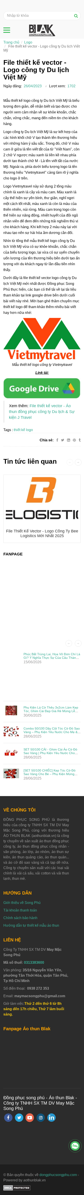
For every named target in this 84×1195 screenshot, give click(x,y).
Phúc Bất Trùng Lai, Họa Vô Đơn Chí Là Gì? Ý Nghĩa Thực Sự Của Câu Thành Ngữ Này (52, 657)
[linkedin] (51, 1117)
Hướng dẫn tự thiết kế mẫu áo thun (31, 925)
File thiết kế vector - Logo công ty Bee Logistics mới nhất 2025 (42, 533)
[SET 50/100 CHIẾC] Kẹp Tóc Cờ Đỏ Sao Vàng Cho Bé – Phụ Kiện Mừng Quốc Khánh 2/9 (49, 774)
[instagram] (40, 1117)
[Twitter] (62, 440)
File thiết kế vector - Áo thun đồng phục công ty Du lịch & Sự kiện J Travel (42, 412)
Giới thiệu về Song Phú (22, 903)
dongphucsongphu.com (58, 1175)
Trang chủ (11, 42)
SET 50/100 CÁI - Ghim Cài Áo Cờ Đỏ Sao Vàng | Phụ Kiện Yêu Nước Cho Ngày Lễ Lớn (50, 753)
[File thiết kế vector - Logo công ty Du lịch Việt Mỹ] (42, 388)
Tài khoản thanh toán (20, 910)
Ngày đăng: (12, 86)
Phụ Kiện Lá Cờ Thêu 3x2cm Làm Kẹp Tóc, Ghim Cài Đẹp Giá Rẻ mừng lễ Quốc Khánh (51, 711)
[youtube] (30, 1117)
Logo (28, 42)
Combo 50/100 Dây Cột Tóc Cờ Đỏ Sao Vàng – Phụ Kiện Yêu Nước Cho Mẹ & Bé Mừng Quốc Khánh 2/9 (52, 732)
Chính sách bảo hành (20, 918)
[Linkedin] (68, 440)
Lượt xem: (57, 86)
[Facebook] (57, 440)
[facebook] (8, 1117)
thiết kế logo (23, 430)
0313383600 (34, 962)
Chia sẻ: (47, 440)
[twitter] (19, 1117)
